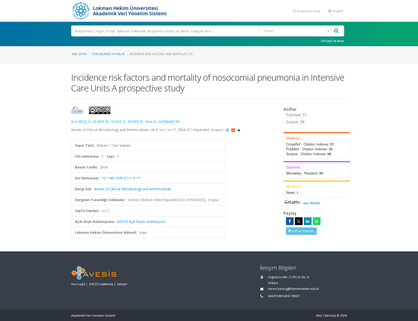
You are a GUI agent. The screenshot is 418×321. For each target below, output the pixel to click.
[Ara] (336, 31)
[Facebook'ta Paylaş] (290, 221)
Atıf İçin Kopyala (302, 231)
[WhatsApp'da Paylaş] (317, 221)
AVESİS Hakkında (101, 284)
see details (311, 202)
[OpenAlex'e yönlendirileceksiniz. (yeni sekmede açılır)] (239, 129)
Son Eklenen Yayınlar (108, 54)
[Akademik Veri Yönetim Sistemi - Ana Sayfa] (81, 11)
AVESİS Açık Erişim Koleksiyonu (141, 221)
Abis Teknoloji (326, 316)
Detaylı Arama (332, 40)
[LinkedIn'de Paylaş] (308, 221)
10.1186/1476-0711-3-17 (121, 178)
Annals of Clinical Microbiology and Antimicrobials (133, 189)
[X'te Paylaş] (299, 221)
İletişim (122, 284)
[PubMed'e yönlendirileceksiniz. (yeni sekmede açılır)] (227, 129)
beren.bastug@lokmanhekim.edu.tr (293, 289)
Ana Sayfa (79, 54)
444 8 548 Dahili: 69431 (284, 296)
